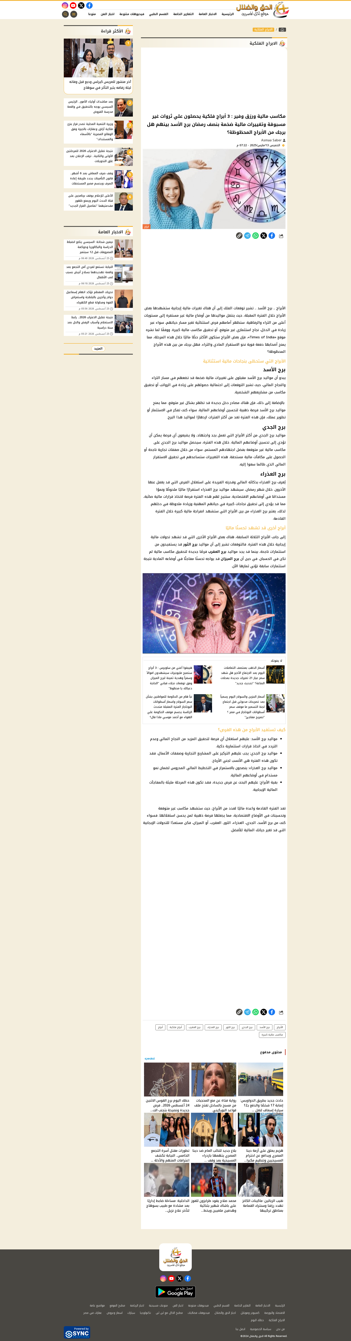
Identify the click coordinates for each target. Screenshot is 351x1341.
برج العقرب (194, 1027)
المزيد (98, 348)
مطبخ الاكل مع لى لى (169, 1313)
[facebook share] (272, 235)
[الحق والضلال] (282, 30)
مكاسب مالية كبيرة (272, 1035)
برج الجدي (247, 1027)
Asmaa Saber (272, 140)
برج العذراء (213, 1027)
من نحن (280, 1329)
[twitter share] (263, 235)
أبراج (160, 1027)
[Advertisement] (214, 80)
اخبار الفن (108, 14)
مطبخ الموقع (117, 1305)
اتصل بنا (240, 1329)
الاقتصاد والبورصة (274, 1313)
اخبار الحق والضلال (225, 1313)
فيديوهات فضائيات (199, 1313)
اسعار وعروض (114, 1313)
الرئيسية (228, 14)
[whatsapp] (239, 235)
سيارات (131, 1313)
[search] (65, 14)
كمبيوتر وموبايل (250, 1313)
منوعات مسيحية (158, 1305)
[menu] (73, 14)
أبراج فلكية (176, 1027)
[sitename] (175, 1257)
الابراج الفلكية (263, 30)
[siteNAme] (262, 10)
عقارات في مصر (92, 1313)
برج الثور (230, 1027)
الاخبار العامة (208, 14)
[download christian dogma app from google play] (175, 1292)
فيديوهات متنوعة (131, 14)
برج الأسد (264, 1027)
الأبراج (280, 1027)
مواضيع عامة (97, 1305)
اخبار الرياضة (137, 1305)
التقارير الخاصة (183, 14)
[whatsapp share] (255, 235)
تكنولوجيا (145, 1313)
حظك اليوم (257, 1320)
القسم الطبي (158, 14)
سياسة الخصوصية (260, 1329)
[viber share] (247, 235)
